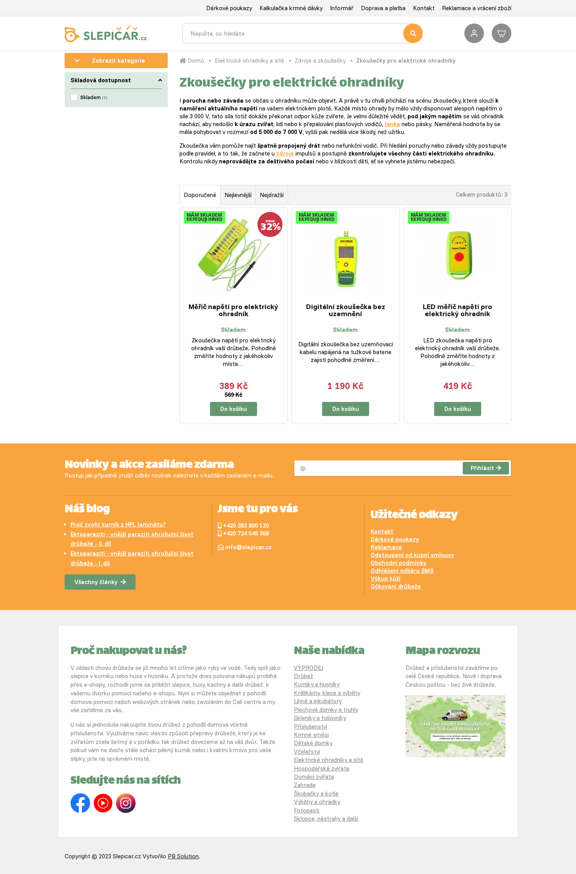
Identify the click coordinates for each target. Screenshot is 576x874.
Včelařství (307, 751)
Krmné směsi (311, 734)
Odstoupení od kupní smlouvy (412, 555)
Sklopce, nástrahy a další (326, 818)
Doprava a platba (383, 8)
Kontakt (424, 8)
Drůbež (303, 676)
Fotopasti (306, 810)
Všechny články (96, 582)
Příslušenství (310, 726)
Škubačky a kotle (316, 793)
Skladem (93, 97)
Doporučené (200, 195)
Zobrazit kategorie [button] (118, 60)
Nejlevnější (238, 195)
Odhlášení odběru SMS (402, 570)
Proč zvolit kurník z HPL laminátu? (118, 524)
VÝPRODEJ (308, 667)
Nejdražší (272, 195)
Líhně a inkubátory (318, 701)
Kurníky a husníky (316, 684)
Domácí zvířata (314, 776)
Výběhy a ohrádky (317, 801)
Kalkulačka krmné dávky (290, 8)
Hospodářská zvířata (321, 768)
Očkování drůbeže (396, 586)
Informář (341, 8)
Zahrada (304, 785)
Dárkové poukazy (229, 8)
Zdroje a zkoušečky (320, 60)
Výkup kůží (385, 578)
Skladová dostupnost (101, 80)
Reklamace (386, 547)
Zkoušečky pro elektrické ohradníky (406, 60)
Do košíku (233, 409)
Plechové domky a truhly (326, 709)
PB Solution (183, 856)
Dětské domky (313, 743)
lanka (392, 124)
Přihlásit (482, 468)
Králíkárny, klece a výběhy (327, 693)
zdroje (285, 153)
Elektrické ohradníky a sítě (249, 60)
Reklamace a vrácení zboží (476, 8)
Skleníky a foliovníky (320, 718)
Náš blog (87, 509)
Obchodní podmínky (398, 562)
